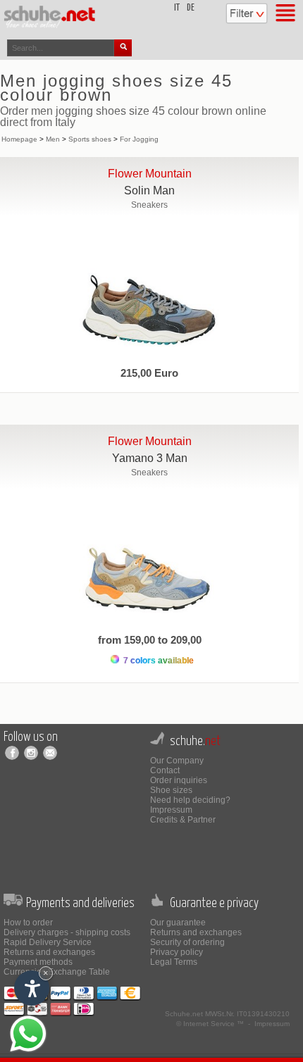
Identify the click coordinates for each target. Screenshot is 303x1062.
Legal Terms (173, 962)
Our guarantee (178, 922)
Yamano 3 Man (149, 458)
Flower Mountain (150, 174)
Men (53, 139)
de (190, 8)
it (177, 8)
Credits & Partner (183, 820)
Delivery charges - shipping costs (67, 932)
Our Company (177, 761)
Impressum (171, 810)
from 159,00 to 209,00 (150, 640)
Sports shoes (89, 139)
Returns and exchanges (49, 952)
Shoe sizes (171, 790)
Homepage (19, 139)
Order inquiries (178, 780)
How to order (28, 922)
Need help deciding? (190, 800)
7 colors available (157, 661)
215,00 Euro (149, 373)
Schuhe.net (184, 1014)
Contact (165, 770)
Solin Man (149, 190)
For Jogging (139, 139)
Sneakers (149, 205)
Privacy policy (176, 952)
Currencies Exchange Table (57, 972)
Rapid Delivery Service (48, 942)
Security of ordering (187, 942)
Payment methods (38, 962)
